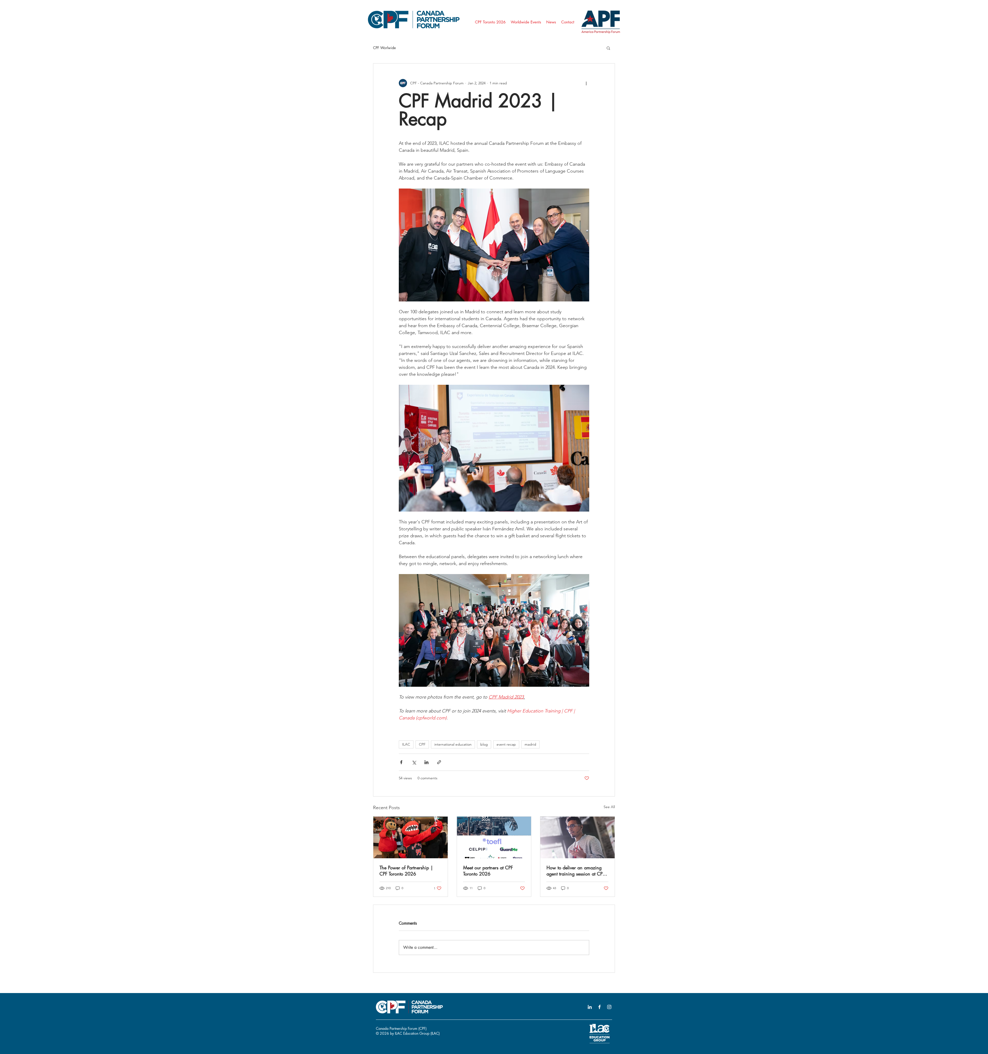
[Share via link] (439, 762)
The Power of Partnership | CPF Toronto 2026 (406, 870)
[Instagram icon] (609, 1007)
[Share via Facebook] (401, 762)
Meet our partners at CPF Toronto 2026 (488, 870)
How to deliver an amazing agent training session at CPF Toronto (575, 870)
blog (484, 744)
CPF (422, 744)
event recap (506, 744)
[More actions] (586, 83)
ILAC (406, 744)
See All (609, 807)
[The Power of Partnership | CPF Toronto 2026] (410, 837)
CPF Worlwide (384, 47)
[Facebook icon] (599, 1007)
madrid (530, 744)
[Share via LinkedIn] (426, 762)
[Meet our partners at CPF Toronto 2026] (494, 837)
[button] (608, 48)
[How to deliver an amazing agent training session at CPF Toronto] (577, 837)
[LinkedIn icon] (590, 1007)
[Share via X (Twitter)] (413, 762)
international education (453, 744)
